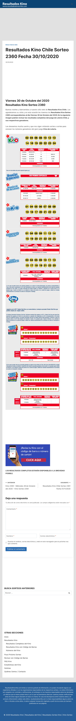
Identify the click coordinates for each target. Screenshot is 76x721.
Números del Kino (13, 650)
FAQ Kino (8, 661)
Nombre (10, 536)
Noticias (7, 668)
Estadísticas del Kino (12, 665)
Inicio (6, 637)
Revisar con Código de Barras (16, 658)
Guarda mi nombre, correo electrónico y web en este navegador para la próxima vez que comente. (38, 542)
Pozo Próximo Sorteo (12, 655)
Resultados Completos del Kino (18, 644)
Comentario (11, 509)
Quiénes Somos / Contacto (15, 672)
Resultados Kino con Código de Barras (21, 647)
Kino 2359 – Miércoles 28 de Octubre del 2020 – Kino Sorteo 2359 (20, 486)
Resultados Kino (12, 45)
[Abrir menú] (72, 3)
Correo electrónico (48, 536)
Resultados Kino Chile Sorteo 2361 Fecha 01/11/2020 (56, 486)
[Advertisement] (38, 22)
